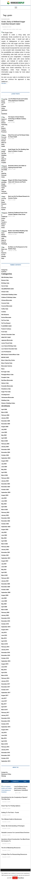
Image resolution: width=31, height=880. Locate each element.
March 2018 (4, 675)
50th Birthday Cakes (7, 277)
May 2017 (4, 704)
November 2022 (5, 521)
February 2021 (5, 578)
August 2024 (4, 461)
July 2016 (4, 732)
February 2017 (5, 712)
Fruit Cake (4, 332)
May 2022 (4, 538)
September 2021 (5, 558)
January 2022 (5, 549)
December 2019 (5, 618)
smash (17, 29)
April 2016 (4, 741)
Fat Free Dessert (5, 323)
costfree (4, 29)
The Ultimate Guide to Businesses (11, 819)
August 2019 (4, 629)
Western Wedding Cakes (8, 403)
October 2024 (5, 455)
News (2, 369)
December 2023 (5, 484)
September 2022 (5, 526)
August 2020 (4, 595)
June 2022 (4, 535)
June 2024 (4, 466)
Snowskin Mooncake (7, 386)
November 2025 (5, 424)
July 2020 (4, 598)
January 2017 (5, 715)
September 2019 (5, 627)
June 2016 (4, 735)
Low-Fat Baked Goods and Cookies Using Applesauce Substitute (21, 788)
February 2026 (5, 415)
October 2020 (5, 589)
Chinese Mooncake (6, 300)
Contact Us (4, 772)
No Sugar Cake (5, 18)
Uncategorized (5, 394)
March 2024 (4, 475)
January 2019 (5, 649)
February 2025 (5, 444)
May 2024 (4, 469)
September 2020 (5, 592)
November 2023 (5, 486)
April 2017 (4, 707)
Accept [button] (15, 878)
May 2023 (4, 504)
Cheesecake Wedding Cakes (9, 294)
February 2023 (5, 512)
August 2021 (4, 561)
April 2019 (4, 641)
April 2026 (4, 409)
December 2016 (5, 718)
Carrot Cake (4, 286)
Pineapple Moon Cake (7, 374)
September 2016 (5, 727)
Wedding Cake (5, 400)
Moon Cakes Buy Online (8, 360)
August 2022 (4, 529)
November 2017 (5, 687)
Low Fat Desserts (6, 351)
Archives (3, 271)
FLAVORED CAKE (6, 326)
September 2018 (5, 661)
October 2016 (5, 724)
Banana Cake (5, 280)
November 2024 (5, 452)
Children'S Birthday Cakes (8, 297)
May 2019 (4, 638)
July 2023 (4, 498)
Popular (6, 781)
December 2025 (5, 421)
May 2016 (4, 738)
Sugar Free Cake (6, 392)
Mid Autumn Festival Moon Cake (10, 354)
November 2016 (5, 721)
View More (5, 83)
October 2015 (5, 758)
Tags (25, 781)
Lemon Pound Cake (6, 343)
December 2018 (5, 652)
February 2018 (5, 678)
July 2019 (4, 632)
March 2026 (4, 412)
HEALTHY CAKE (6, 337)
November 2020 (5, 587)
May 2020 (4, 604)
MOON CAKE (5, 357)
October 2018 (5, 658)
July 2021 (4, 564)
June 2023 (4, 501)
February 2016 (5, 747)
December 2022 (5, 518)
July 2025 (4, 429)
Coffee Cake (4, 309)
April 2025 (4, 438)
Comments (15, 781)
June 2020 (4, 601)
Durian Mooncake (6, 317)
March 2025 (4, 441)
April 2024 (4, 472)
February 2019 (5, 647)
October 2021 (5, 555)
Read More (21, 878)
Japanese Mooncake (7, 340)
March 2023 (4, 509)
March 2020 (4, 609)
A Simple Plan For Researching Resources (14, 854)
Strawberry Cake (6, 389)
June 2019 (4, 635)
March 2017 (4, 709)
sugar (20, 29)
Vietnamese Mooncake (7, 397)
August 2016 (4, 729)
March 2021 (4, 575)
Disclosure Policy (6, 774)
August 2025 (4, 426)
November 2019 (5, 621)
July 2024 (4, 464)
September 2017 (5, 692)
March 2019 (4, 644)
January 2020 (5, 615)
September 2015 (5, 761)
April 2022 (4, 541)
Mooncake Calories (6, 366)
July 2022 (4, 532)
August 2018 (4, 664)
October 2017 (5, 689)
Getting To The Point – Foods (10, 812)
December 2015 (5, 752)
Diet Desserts (5, 314)
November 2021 (5, 552)
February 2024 (5, 478)
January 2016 (5, 749)
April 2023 (4, 506)
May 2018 (4, 669)
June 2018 (4, 667)
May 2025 (4, 435)
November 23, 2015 (6, 26)
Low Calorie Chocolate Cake (9, 349)
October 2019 (5, 624)
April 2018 (4, 672)
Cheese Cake (5, 291)
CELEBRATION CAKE (7, 289)
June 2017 (4, 701)
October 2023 (5, 489)
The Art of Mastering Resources (10, 847)
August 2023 (4, 495)
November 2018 (5, 655)
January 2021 (5, 581)
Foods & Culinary (6, 329)
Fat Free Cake (5, 320)
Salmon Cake (5, 383)
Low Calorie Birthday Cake (8, 346)
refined (13, 29)
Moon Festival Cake (6, 363)
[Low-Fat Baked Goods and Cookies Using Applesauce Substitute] (7, 786)
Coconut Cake (5, 303)
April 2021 (4, 572)
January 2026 (5, 418)
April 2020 (4, 607)
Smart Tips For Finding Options (10, 806)
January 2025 (5, 446)
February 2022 (5, 546)
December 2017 (5, 684)
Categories (4, 270)
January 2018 (5, 681)
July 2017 (4, 698)
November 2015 (5, 755)
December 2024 (5, 449)
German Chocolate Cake (8, 334)
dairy (8, 29)
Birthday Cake (5, 283)
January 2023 (5, 515)
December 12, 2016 (6, 801)
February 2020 (5, 612)
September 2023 (5, 492)
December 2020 (5, 584)
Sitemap (3, 776)
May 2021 (4, 569)
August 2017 (4, 695)
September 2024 (5, 458)
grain (10, 29)
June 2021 (4, 566)
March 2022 (4, 544)
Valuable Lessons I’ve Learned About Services (15, 832)
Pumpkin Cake (5, 377)
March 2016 (4, 744)
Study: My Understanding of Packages (13, 826)
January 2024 (5, 481)
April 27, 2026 (18, 792)
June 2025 (4, 432)
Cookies (3, 312)
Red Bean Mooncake (7, 380)
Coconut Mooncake (6, 306)
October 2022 (5, 524)
